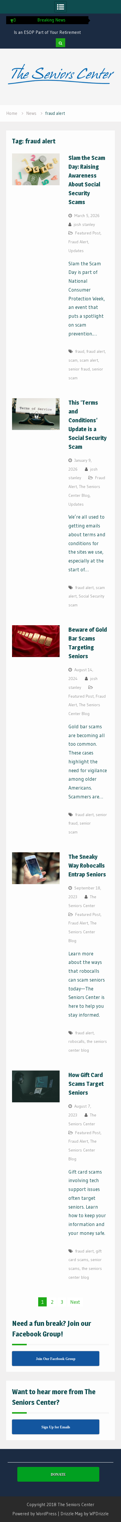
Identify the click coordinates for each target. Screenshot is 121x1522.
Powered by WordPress (34, 1513)
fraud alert (95, 351)
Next (75, 1302)
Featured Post (87, 233)
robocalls (76, 1041)
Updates (76, 250)
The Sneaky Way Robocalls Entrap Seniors (87, 865)
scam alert (89, 360)
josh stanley (84, 224)
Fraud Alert (78, 241)
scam (73, 360)
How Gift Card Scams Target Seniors (86, 1083)
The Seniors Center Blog (82, 931)
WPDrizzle (99, 1513)
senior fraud (79, 369)
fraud (79, 351)
